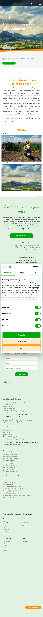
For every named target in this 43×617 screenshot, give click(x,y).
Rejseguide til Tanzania (10, 473)
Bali (5, 527)
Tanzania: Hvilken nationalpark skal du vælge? (16, 495)
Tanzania (25, 541)
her (15, 248)
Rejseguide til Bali (8, 460)
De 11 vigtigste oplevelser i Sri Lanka (14, 492)
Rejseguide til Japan (9, 469)
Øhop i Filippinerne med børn (12, 490)
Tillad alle (21, 335)
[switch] (38, 313)
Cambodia (7, 533)
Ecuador (6, 549)
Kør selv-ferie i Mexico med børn (12, 494)
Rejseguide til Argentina (10, 471)
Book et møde (8, 415)
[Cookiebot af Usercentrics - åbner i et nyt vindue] (32, 267)
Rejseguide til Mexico (9, 464)
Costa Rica (25, 522)
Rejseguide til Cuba (9, 467)
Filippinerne (7, 526)
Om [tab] (35, 272)
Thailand (6, 522)
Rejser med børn (8, 484)
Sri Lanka (17, 58)
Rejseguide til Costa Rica (10, 466)
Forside (4, 58)
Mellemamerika (27, 519)
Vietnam (6, 529)
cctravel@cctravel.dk (13, 408)
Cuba (24, 524)
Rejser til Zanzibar (8, 497)
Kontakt (35, 6)
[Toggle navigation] (40, 5)
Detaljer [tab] (21, 272)
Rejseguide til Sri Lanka (10, 456)
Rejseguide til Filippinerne (10, 458)
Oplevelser (23, 58)
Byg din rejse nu (21, 235)
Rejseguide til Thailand (10, 454)
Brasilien (6, 543)
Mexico (24, 526)
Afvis (21, 348)
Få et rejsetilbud (33, 607)
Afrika (24, 538)
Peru (5, 550)
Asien (12, 58)
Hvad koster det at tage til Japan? (13, 488)
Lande (8, 58)
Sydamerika (7, 538)
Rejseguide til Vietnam (9, 462)
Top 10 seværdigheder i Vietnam (12, 486)
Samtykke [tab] (7, 272)
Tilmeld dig (22, 374)
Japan (5, 535)
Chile (5, 545)
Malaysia (6, 531)
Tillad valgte (21, 341)
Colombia (7, 547)
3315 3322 (11, 406)
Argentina (7, 541)
